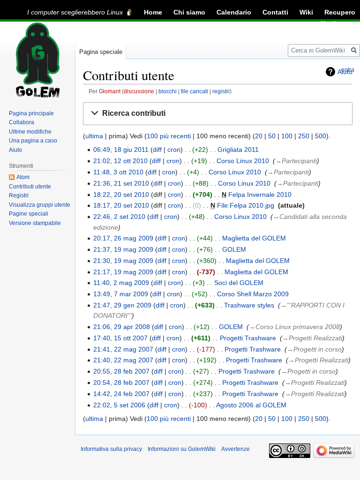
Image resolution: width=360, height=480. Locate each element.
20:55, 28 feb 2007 (121, 371)
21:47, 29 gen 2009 (122, 305)
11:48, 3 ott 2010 (118, 172)
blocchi (167, 91)
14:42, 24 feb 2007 (121, 394)
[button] (218, 114)
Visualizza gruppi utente (39, 205)
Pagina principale (31, 113)
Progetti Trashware (248, 338)
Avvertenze (235, 449)
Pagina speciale (100, 51)
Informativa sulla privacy (111, 449)
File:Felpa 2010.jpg (245, 205)
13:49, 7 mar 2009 (120, 294)
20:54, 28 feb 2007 (121, 382)
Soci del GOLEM (238, 282)
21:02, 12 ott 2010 (120, 161)
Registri (19, 195)
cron (173, 149)
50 (272, 136)
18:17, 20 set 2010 (121, 205)
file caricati (194, 91)
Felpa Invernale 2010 (260, 194)
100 (286, 136)
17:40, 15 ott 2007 (120, 338)
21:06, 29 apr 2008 (121, 326)
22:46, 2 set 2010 (119, 216)
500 (320, 136)
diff (157, 149)
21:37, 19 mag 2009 (123, 249)
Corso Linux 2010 (243, 161)
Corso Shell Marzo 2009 (253, 294)
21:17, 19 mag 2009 (123, 272)
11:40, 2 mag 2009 (121, 282)
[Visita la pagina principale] (37, 60)
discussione (139, 91)
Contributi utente (30, 186)
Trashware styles (249, 305)
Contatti (275, 12)
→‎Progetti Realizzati (312, 338)
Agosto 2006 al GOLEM (251, 405)
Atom (23, 177)
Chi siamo (189, 12)
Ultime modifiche (30, 131)
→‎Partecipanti (296, 161)
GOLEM (234, 249)
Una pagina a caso (33, 140)
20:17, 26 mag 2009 (123, 238)
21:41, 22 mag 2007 (123, 349)
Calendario (234, 12)
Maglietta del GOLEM (254, 238)
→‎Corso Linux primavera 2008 (294, 326)
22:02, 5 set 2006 (119, 405)
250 (303, 136)
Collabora (21, 122)
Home (153, 12)
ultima (94, 136)
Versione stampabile (35, 223)
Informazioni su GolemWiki (182, 449)
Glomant (109, 91)
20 (258, 136)
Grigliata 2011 (238, 149)
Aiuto (15, 150)
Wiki (306, 12)
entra (347, 70)
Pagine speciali (28, 213)
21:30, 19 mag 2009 (123, 260)
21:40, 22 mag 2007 (123, 360)
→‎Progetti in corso (314, 349)
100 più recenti (169, 136)
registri (221, 91)
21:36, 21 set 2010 (121, 183)
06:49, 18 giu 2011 (121, 149)
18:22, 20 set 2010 (121, 194)
